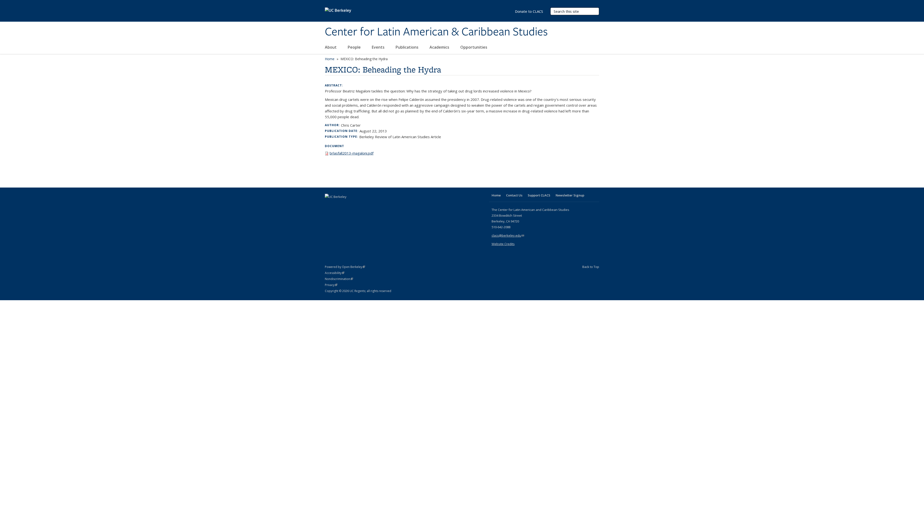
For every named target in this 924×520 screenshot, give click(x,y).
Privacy (331, 285)
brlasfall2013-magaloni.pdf (351, 153)
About (331, 47)
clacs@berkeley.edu (508, 235)
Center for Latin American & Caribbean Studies (436, 32)
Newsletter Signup (570, 195)
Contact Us (514, 195)
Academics (440, 47)
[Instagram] (357, 205)
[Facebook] (329, 205)
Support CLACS (539, 195)
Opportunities (474, 47)
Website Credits (503, 244)
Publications (407, 47)
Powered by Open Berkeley (345, 267)
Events (378, 47)
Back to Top (590, 267)
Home (329, 59)
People (355, 47)
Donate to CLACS (529, 11)
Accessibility (334, 273)
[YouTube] (348, 205)
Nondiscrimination (339, 279)
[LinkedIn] (338, 205)
